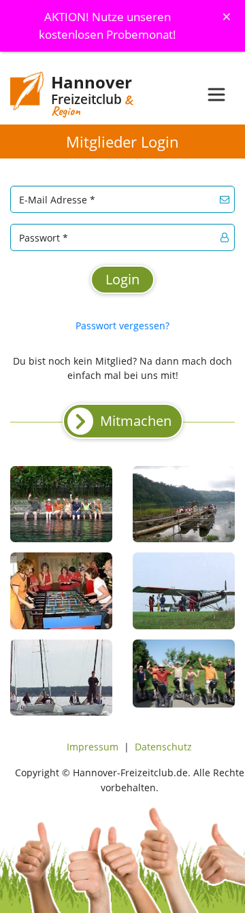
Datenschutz (163, 746)
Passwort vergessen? (122, 325)
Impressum (92, 746)
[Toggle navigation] (216, 94)
